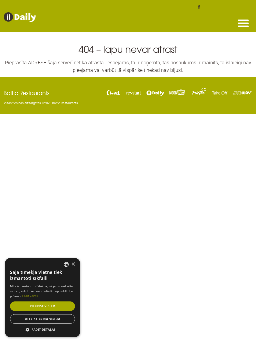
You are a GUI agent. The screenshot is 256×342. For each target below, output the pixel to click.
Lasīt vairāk (30, 296)
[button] (243, 23)
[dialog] (42, 297)
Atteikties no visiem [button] (42, 319)
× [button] (73, 264)
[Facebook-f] (199, 7)
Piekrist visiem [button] (43, 306)
